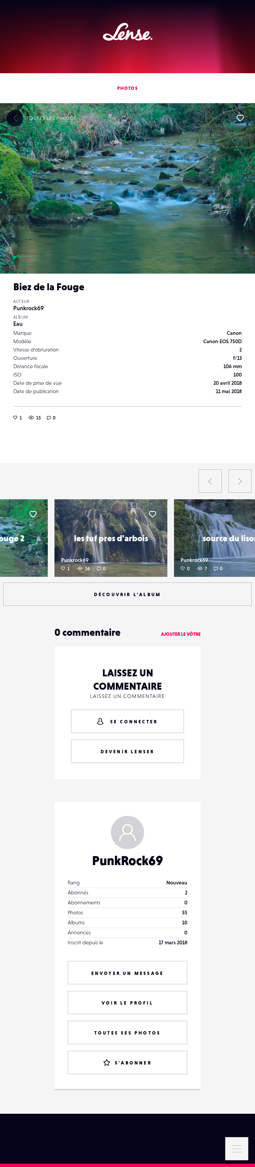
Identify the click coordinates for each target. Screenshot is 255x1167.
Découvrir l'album (127, 594)
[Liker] (240, 118)
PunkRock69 (127, 860)
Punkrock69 (28, 308)
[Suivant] (240, 481)
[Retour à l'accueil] (127, 32)
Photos (127, 88)
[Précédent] (210, 481)
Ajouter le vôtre (181, 634)
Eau (18, 323)
